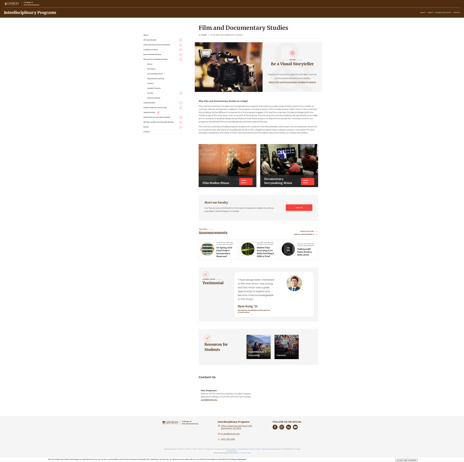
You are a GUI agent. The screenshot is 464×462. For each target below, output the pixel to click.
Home (204, 35)
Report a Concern (255, 449)
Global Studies (149, 103)
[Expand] (180, 40)
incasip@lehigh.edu (230, 434)
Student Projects (154, 88)
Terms (249, 453)
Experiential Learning (155, 79)
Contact (456, 12)
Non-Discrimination (288, 449)
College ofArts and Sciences (31, 3)
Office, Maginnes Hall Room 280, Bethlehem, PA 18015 (236, 427)
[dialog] (232, 459)
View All (299, 207)
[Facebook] (275, 429)
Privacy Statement (238, 459)
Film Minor (151, 69)
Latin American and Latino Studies (156, 117)
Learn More (243, 181)
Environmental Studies (152, 54)
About (423, 12)
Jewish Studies (149, 112)
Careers (150, 83)
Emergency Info (219, 449)
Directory (188, 449)
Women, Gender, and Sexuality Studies (158, 122)
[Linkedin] (288, 429)
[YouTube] (295, 429)
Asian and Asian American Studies (156, 45)
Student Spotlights (443, 12)
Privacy (243, 453)
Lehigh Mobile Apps (242, 449)
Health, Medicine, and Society (155, 108)
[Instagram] (281, 429)
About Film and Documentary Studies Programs (292, 82)
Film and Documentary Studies (155, 59)
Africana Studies (149, 40)
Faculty (150, 93)
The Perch (181, 449)
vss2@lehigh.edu (209, 400)
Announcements (153, 98)
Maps (200, 449)
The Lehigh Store (208, 449)
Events (430, 12)
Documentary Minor (155, 74)
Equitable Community (170, 449)
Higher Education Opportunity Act (271, 449)
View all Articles (307, 231)
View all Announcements (304, 234)
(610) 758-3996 (228, 439)
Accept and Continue (407, 460)
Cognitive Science (150, 50)
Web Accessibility (231, 449)
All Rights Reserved (233, 453)
